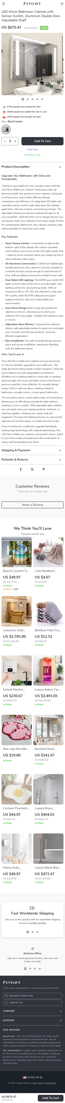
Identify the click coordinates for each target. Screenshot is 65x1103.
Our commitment (12, 1050)
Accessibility (51, 1083)
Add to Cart (50, 1098)
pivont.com (9, 1036)
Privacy (41, 1083)
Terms (34, 1083)
